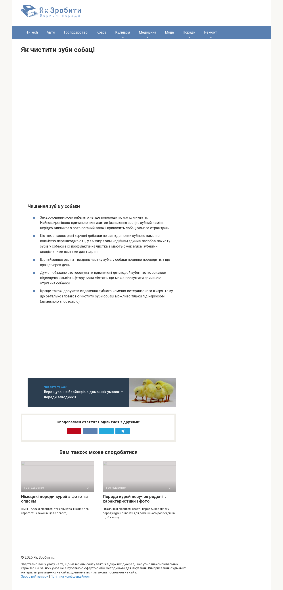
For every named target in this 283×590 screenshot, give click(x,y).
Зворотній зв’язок (34, 577)
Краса (101, 32)
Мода (169, 32)
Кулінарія (122, 32)
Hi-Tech (31, 32)
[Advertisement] (65, 96)
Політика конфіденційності (71, 577)
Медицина (147, 32)
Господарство (76, 32)
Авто (51, 32)
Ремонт (210, 32)
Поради (189, 32)
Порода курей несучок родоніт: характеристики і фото (134, 499)
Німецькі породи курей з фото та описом (54, 499)
